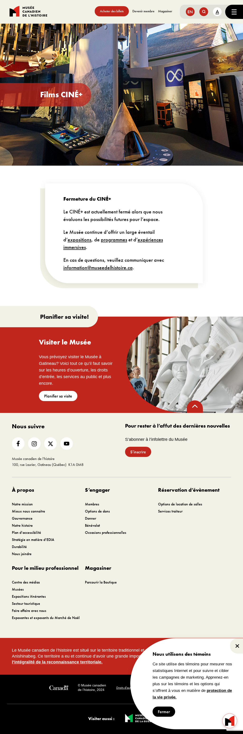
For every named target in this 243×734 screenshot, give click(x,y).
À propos (23, 489)
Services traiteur (170, 511)
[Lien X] (50, 443)
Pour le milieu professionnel (45, 568)
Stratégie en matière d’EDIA (33, 539)
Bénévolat (92, 525)
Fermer (164, 711)
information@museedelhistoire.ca (98, 267)
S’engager (97, 489)
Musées (18, 589)
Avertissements (150, 687)
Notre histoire (22, 525)
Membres (92, 504)
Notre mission (22, 504)
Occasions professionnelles (105, 532)
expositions (79, 239)
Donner (90, 518)
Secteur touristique (26, 603)
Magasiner (165, 11)
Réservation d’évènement (189, 489)
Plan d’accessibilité (26, 532)
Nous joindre (22, 553)
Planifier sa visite (58, 396)
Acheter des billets (112, 11)
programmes (114, 239)
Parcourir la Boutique (101, 582)
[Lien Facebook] (18, 443)
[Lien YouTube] (66, 443)
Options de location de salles (180, 504)
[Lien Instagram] (34, 443)
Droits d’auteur (125, 687)
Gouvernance (22, 518)
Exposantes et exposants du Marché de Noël (46, 617)
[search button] (203, 11)
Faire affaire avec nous (29, 610)
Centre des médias (26, 582)
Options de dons (97, 511)
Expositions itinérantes (29, 596)
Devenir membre (143, 11)
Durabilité (19, 546)
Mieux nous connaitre (28, 511)
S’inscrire (138, 452)
